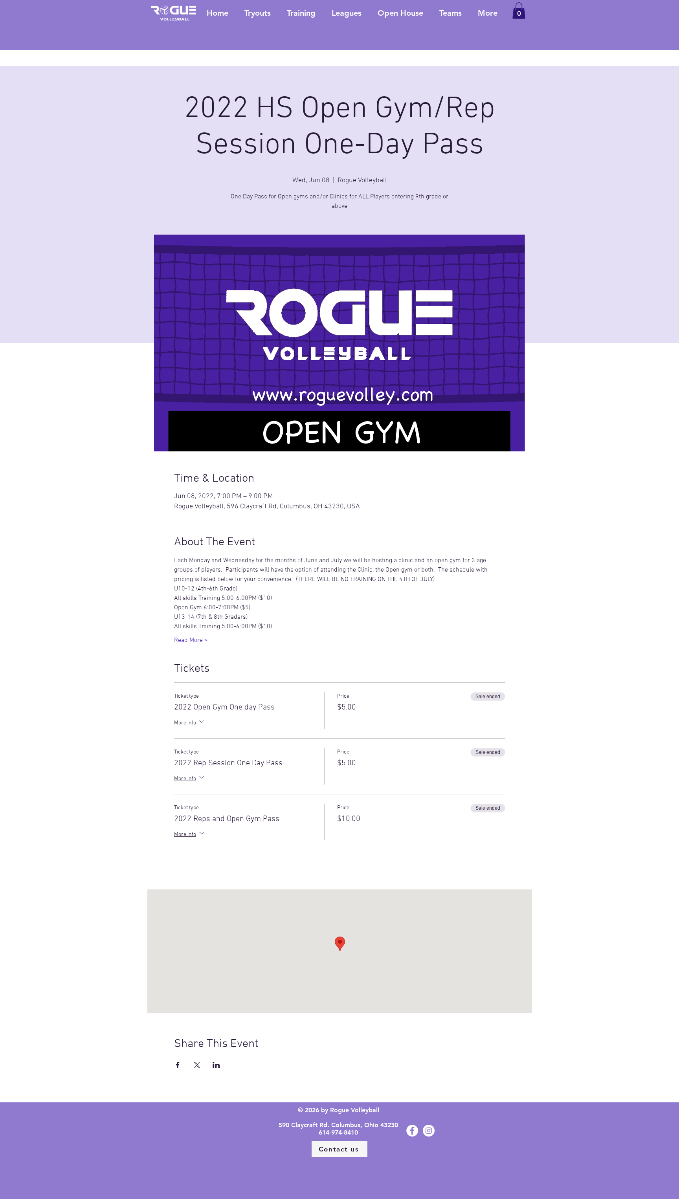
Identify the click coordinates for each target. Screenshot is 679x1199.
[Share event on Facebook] (178, 1065)
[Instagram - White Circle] (429, 1131)
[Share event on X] (197, 1065)
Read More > (191, 640)
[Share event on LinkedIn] (216, 1065)
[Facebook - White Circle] (412, 1131)
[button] (519, 10)
